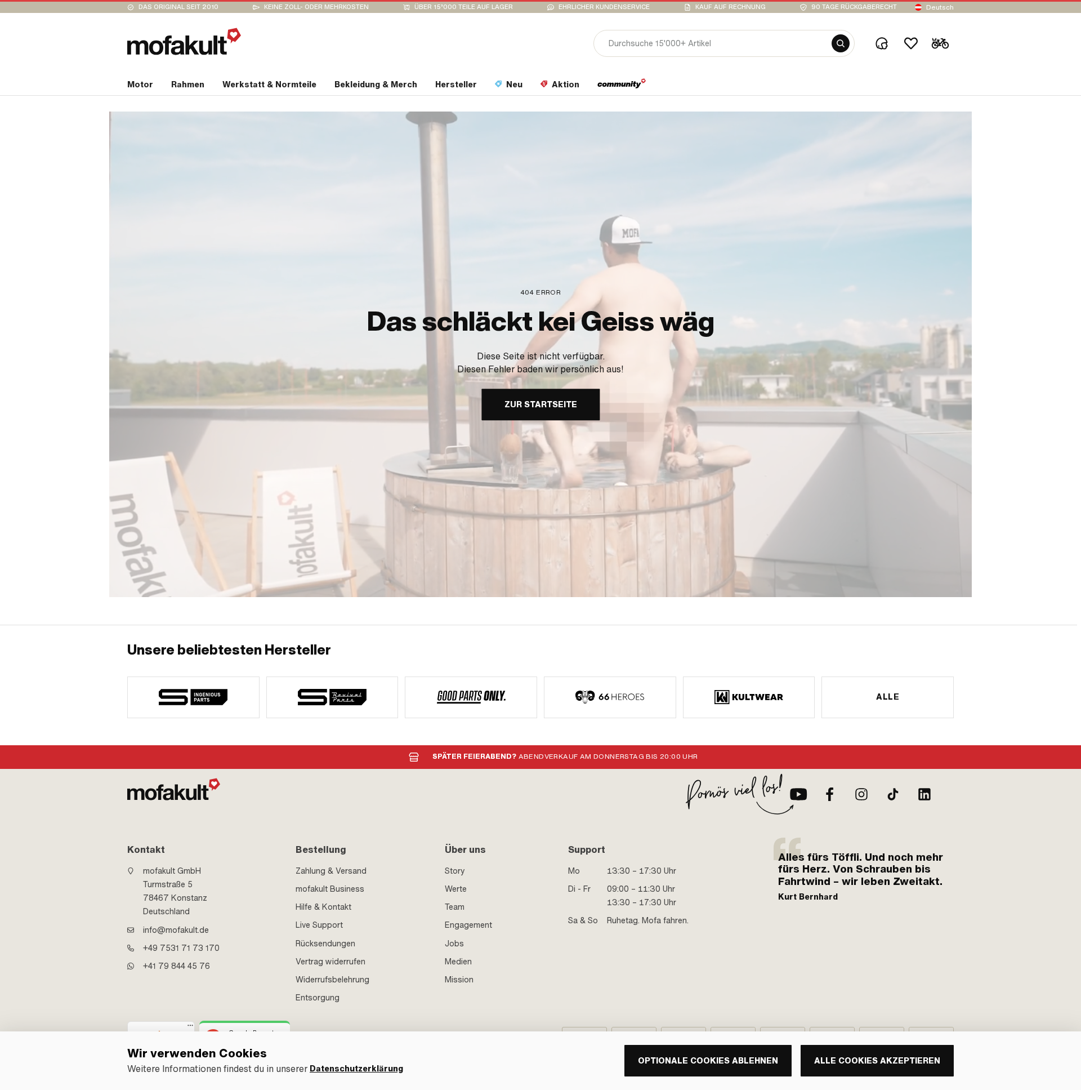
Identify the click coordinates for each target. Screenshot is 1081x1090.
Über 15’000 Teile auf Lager (463, 7)
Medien (458, 961)
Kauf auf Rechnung (730, 7)
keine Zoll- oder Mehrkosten (316, 7)
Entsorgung (318, 997)
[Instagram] (861, 794)
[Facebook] (830, 794)
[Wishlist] (910, 43)
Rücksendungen (325, 943)
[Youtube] (798, 794)
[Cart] (940, 43)
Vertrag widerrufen (330, 961)
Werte (456, 889)
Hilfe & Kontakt (323, 907)
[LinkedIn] (924, 794)
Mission (459, 979)
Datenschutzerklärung (356, 1069)
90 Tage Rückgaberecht (854, 7)
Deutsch (940, 7)
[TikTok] (893, 794)
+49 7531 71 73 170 (181, 948)
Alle (887, 696)
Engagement (468, 925)
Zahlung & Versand (331, 871)
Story (455, 871)
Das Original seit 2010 (178, 7)
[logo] (184, 41)
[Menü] (190, 1028)
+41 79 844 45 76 (176, 966)
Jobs (454, 943)
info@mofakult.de (176, 930)
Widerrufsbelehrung (332, 979)
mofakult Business (330, 889)
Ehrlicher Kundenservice (604, 7)
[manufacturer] (193, 697)
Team (454, 907)
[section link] (621, 86)
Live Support (319, 925)
